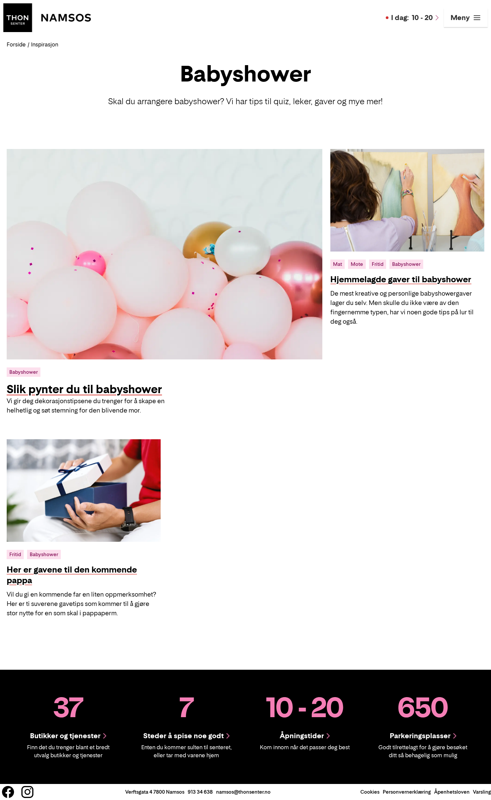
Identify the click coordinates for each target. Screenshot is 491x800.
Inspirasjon (44, 44)
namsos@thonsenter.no (243, 792)
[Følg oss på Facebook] (8, 792)
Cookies (369, 792)
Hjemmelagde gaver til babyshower (400, 279)
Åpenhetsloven (452, 792)
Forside (16, 44)
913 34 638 (200, 792)
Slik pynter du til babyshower (84, 389)
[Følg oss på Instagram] (27, 792)
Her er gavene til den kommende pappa (72, 575)
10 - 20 (412, 18)
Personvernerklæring (407, 792)
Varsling (482, 792)
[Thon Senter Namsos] (47, 17)
